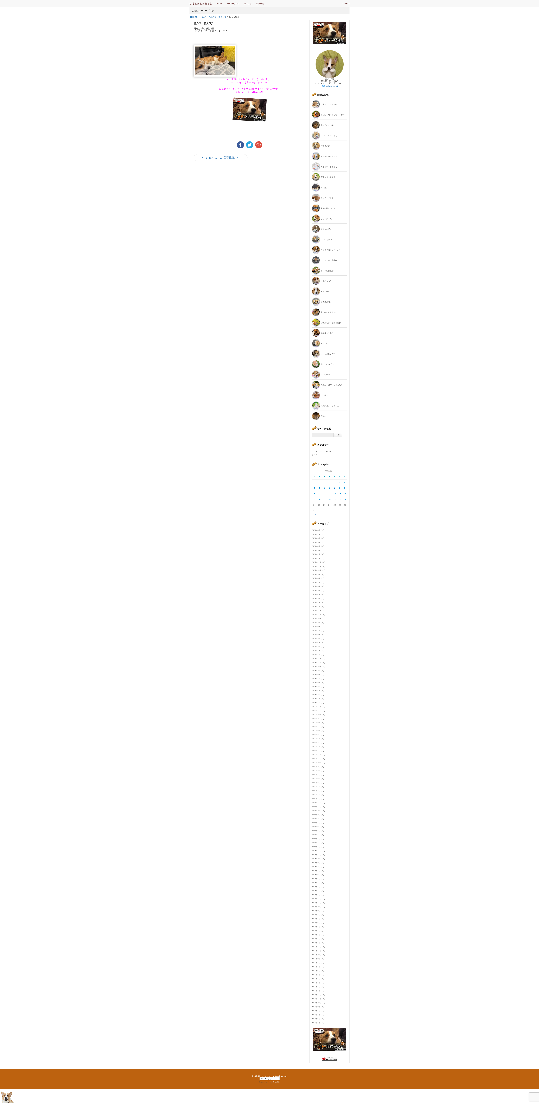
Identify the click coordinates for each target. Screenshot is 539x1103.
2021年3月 (316, 791)
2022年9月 (316, 718)
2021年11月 (316, 758)
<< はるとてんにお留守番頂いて (220, 157)
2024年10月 (316, 618)
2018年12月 (316, 899)
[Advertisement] (227, 188)
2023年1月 (316, 702)
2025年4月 (316, 594)
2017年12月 (316, 947)
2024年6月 (316, 634)
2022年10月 (316, 714)
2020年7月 (316, 823)
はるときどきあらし (200, 3)
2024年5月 (316, 638)
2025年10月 (316, 570)
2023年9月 (316, 670)
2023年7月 (316, 678)
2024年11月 (316, 614)
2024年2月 (316, 650)
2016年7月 (316, 1015)
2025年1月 (316, 606)
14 (335, 493)
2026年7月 (316, 534)
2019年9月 (316, 863)
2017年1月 (316, 991)
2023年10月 (316, 666)
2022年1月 (316, 750)
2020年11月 (316, 807)
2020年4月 (316, 834)
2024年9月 (316, 622)
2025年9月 (316, 574)
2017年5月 (316, 975)
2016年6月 (316, 1019)
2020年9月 (316, 815)
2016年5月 (316, 1023)
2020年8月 (316, 818)
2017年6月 (316, 971)
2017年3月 (316, 983)
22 (340, 499)
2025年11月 (316, 566)
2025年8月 (316, 578)
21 (335, 499)
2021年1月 (316, 799)
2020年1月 (316, 847)
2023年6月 (316, 682)
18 (319, 499)
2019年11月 (316, 855)
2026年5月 (316, 542)
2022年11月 (316, 710)
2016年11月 (316, 999)
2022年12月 (316, 706)
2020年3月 (316, 839)
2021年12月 (316, 754)
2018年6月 (316, 923)
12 (324, 493)
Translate (276, 1082)
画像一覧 (260, 3)
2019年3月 (316, 887)
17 (314, 499)
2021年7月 (316, 774)
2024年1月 (316, 654)
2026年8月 (316, 530)
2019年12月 (316, 850)
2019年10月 (316, 858)
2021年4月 (316, 786)
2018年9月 (316, 911)
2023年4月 (316, 690)
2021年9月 (316, 766)
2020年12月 (316, 802)
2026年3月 (316, 550)
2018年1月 (316, 943)
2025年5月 (316, 590)
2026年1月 (316, 558)
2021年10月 (316, 762)
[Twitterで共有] (250, 144)
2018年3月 (316, 935)
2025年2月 (316, 602)
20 (329, 499)
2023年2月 (316, 698)
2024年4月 (316, 642)
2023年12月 (316, 658)
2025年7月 (316, 582)
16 (345, 493)
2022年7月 (316, 726)
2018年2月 (316, 939)
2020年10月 (316, 810)
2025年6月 (316, 586)
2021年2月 (316, 794)
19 (324, 499)
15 (340, 493)
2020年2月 (316, 842)
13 (329, 493)
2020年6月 (316, 826)
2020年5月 (316, 831)
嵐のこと (248, 3)
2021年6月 (316, 778)
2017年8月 (316, 963)
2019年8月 (316, 866)
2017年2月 (316, 987)
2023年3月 (316, 694)
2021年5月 (316, 782)
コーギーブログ (233, 3)
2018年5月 (316, 927)
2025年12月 (316, 562)
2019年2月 (316, 891)
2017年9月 (316, 959)
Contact (346, 3)
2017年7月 (316, 967)
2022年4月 (316, 738)
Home (219, 3)
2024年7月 (316, 630)
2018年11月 (316, 903)
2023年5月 (316, 686)
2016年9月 (316, 1007)
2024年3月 (316, 646)
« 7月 (314, 515)
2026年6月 (316, 538)
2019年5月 (316, 879)
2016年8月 (316, 1011)
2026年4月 (316, 546)
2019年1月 (316, 895)
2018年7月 (316, 919)
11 (319, 493)
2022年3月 (316, 742)
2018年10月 (316, 907)
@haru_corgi (332, 86)
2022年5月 (316, 734)
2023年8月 (316, 674)
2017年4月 (316, 979)
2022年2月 (316, 746)
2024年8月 (316, 626)
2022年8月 (316, 722)
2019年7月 (316, 871)
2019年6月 (316, 874)
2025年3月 (316, 598)
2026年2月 (316, 554)
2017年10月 (316, 955)
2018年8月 (316, 915)
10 (314, 493)
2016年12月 (316, 995)
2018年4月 (316, 931)
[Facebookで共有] (241, 144)
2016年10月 (316, 1003)
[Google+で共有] (258, 144)
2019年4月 (316, 883)
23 (345, 499)
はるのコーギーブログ (203, 10)
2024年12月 (316, 610)
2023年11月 (316, 662)
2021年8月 (316, 770)
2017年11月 (316, 951)
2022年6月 (316, 730)
